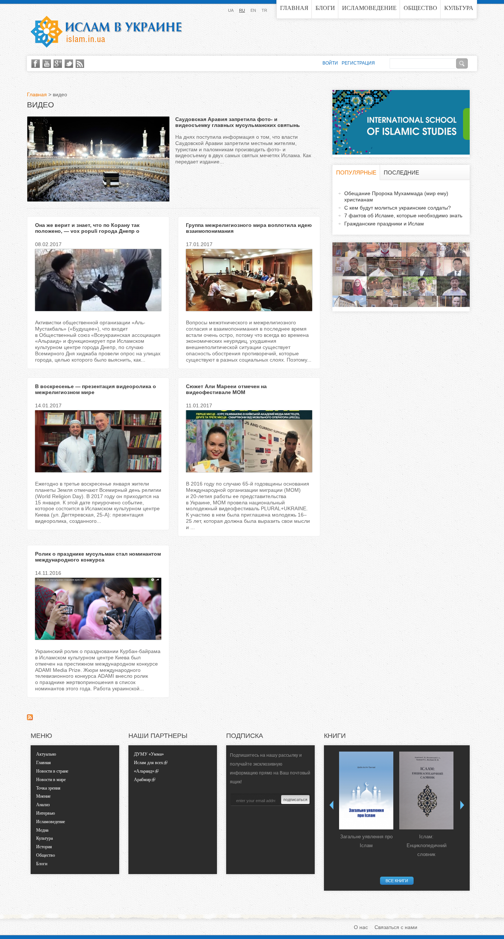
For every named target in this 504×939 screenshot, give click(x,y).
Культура (458, 8)
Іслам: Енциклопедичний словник (426, 845)
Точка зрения (48, 788)
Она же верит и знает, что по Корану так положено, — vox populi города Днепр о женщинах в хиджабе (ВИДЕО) (87, 231)
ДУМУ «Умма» (149, 754)
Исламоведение (369, 8)
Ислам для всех (148, 762)
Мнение (43, 796)
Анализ (43, 804)
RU (242, 10)
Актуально (46, 754)
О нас (361, 927)
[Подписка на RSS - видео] (30, 718)
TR (264, 10)
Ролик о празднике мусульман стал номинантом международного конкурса (98, 557)
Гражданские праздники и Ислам (384, 224)
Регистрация (358, 63)
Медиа (42, 830)
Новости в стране (52, 771)
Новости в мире (51, 779)
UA (231, 10)
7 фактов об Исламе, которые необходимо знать (403, 215)
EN (253, 10)
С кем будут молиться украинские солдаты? (397, 208)
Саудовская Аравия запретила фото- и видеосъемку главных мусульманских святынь (237, 122)
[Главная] (106, 32)
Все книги (397, 880)
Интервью (45, 813)
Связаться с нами (395, 927)
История (44, 846)
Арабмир (142, 779)
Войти (330, 63)
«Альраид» (144, 771)
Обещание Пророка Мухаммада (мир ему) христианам (396, 196)
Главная (294, 8)
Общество (420, 8)
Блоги (325, 8)
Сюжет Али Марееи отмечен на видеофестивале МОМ (226, 389)
